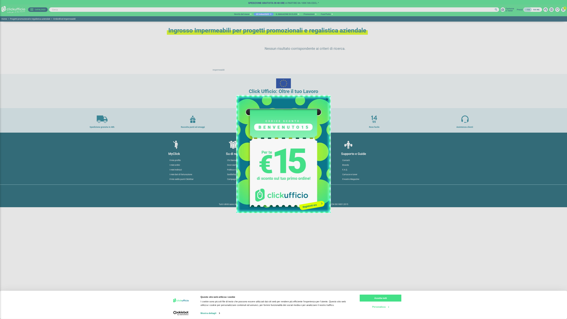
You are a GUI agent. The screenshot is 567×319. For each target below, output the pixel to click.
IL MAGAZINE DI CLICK (286, 14)
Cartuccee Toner (510, 10)
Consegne (289, 170)
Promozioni (309, 14)
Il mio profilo (175, 160)
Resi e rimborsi (291, 179)
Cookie (288, 189)
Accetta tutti (380, 298)
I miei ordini (175, 165)
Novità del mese (241, 14)
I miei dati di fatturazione (181, 174)
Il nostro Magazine (350, 179)
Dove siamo (232, 165)
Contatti (346, 160)
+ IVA (528, 10)
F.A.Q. (345, 170)
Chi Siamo (231, 160)
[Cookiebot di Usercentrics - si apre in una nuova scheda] (181, 313)
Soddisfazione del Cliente (238, 174)
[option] (283, 2)
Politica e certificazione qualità (241, 170)
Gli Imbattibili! (262, 14)
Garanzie (289, 174)
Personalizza (379, 306)
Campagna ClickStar (236, 179)
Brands (345, 165)
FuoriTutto (326, 14)
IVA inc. (536, 10)
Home (4, 19)
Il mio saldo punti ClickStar (182, 179)
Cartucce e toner (349, 174)
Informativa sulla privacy (267, 189)
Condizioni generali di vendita (298, 160)
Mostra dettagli (208, 313)
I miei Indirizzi (176, 170)
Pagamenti (290, 165)
